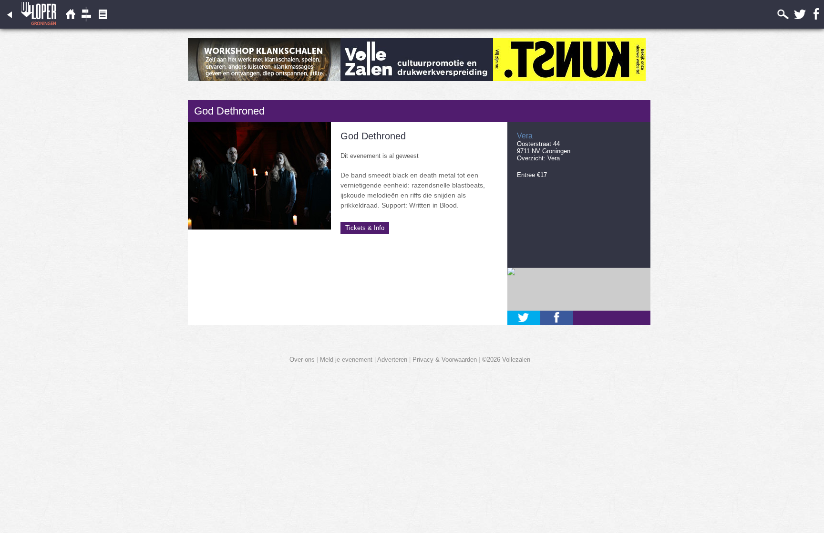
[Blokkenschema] (86, 26)
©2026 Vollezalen (506, 359)
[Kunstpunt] (569, 79)
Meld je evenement (346, 359)
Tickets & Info (364, 227)
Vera (553, 158)
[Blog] (102, 26)
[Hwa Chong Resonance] (264, 79)
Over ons (302, 359)
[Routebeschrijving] (578, 289)
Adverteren (392, 359)
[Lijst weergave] (70, 26)
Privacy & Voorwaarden (444, 359)
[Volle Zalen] (416, 79)
